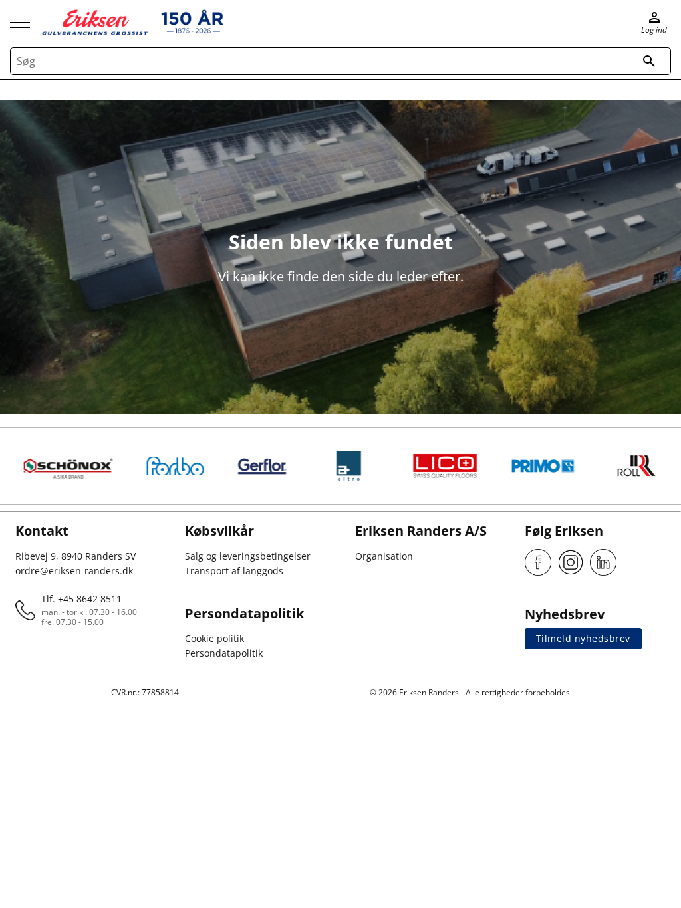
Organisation (384, 556)
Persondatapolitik (224, 653)
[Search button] (649, 61)
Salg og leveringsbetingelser (248, 556)
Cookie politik (214, 638)
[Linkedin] (603, 562)
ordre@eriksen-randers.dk (74, 570)
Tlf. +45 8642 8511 (81, 598)
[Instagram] (570, 562)
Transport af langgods (234, 570)
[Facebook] (538, 562)
